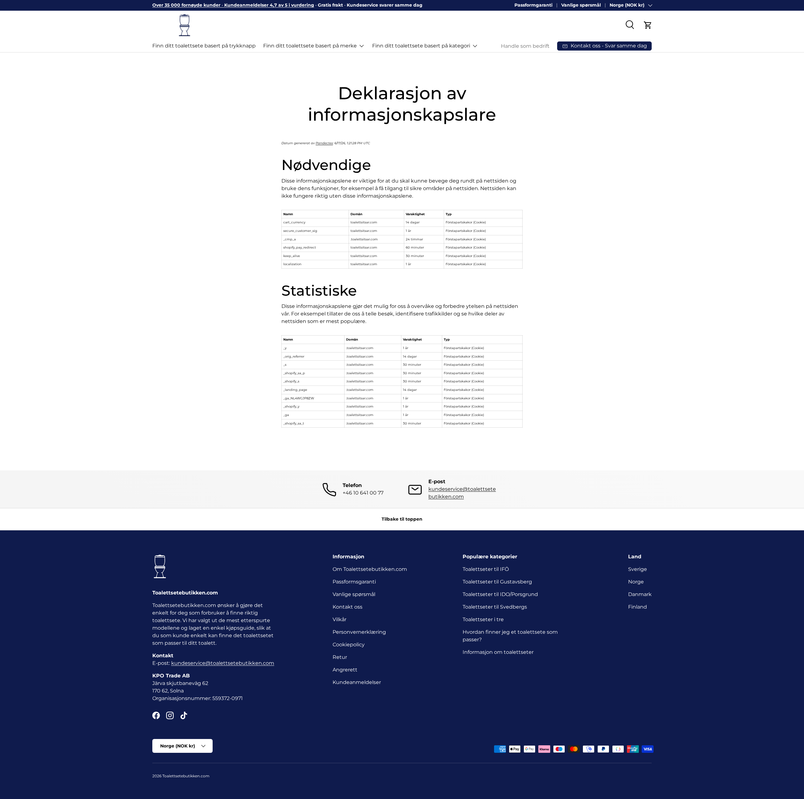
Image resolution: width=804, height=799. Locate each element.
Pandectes (324, 143)
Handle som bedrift (525, 46)
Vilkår (339, 619)
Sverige (637, 569)
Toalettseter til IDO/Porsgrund (500, 594)
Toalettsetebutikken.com (185, 776)
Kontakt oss (347, 607)
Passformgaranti (533, 5)
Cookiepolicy (349, 645)
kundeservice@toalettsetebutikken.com (222, 663)
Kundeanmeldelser (357, 682)
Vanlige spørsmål (581, 5)
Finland (637, 607)
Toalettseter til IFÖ (486, 569)
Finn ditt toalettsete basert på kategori (421, 46)
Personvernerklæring (359, 632)
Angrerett (345, 670)
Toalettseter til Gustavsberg (497, 582)
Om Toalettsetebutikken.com (370, 569)
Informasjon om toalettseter (498, 652)
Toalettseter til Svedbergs (495, 607)
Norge (636, 582)
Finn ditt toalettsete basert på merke (310, 46)
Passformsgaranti (354, 582)
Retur (340, 657)
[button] (648, 25)
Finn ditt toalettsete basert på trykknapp (204, 46)
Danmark (640, 594)
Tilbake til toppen (402, 519)
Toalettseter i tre (484, 619)
